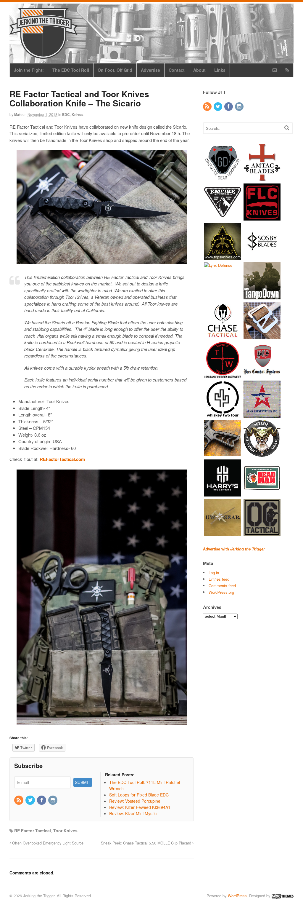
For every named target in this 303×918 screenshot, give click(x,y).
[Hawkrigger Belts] (262, 336)
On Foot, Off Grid (115, 70)
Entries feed (219, 579)
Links (219, 70)
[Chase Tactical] (222, 336)
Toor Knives (65, 831)
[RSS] (19, 800)
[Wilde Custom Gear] (262, 454)
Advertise (150, 70)
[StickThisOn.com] (262, 493)
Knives (77, 114)
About (199, 70)
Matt (18, 114)
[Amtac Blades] (262, 178)
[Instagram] (53, 800)
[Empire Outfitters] (222, 217)
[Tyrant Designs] (222, 454)
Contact (177, 70)
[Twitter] (30, 800)
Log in (214, 572)
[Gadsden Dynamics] (222, 178)
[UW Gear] (222, 533)
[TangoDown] (262, 296)
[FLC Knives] (262, 217)
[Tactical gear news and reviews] (43, 55)
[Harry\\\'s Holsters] (222, 493)
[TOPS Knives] (222, 257)
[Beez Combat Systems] (262, 375)
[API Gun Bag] (262, 414)
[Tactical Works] (222, 375)
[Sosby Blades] (262, 257)
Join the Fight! (29, 70)
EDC (66, 114)
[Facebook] (42, 800)
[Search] (286, 128)
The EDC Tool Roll (70, 70)
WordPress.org (221, 592)
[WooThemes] (283, 895)
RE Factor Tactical (32, 831)
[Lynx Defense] (218, 265)
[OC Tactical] (262, 533)
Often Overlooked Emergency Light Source (47, 843)
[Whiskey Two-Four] (222, 414)
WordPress (237, 895)
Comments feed (222, 585)
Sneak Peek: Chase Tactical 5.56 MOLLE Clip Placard (146, 843)
